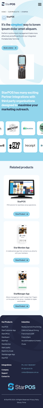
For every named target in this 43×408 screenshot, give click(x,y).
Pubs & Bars (26, 337)
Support (5, 373)
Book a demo (9, 48)
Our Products (13, 12)
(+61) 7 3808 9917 (28, 365)
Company (5, 370)
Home (4, 12)
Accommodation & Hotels (31, 340)
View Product (20, 214)
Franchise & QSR (28, 334)
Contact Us (6, 376)
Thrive (24, 402)
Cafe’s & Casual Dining (30, 330)
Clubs (24, 344)
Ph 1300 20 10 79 (27, 369)
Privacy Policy (34, 400)
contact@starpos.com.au (30, 372)
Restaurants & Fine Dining (31, 327)
